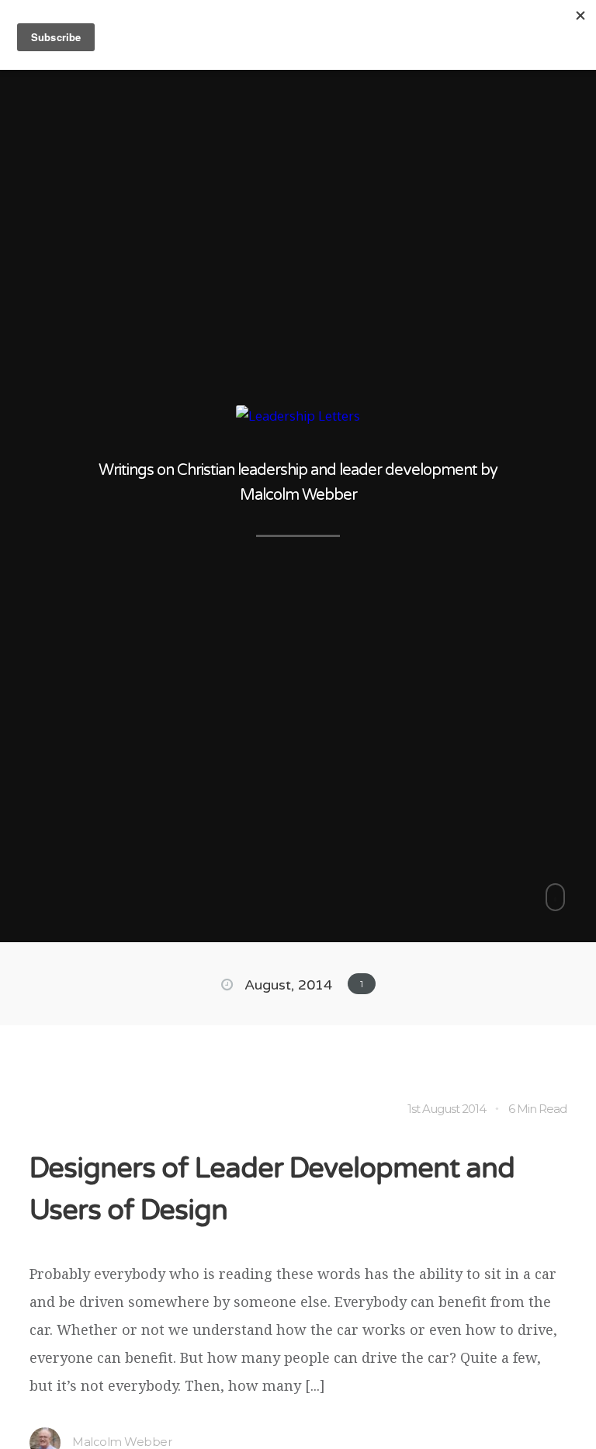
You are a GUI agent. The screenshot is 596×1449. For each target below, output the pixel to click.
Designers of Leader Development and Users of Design (272, 1189)
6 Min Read (537, 1108)
